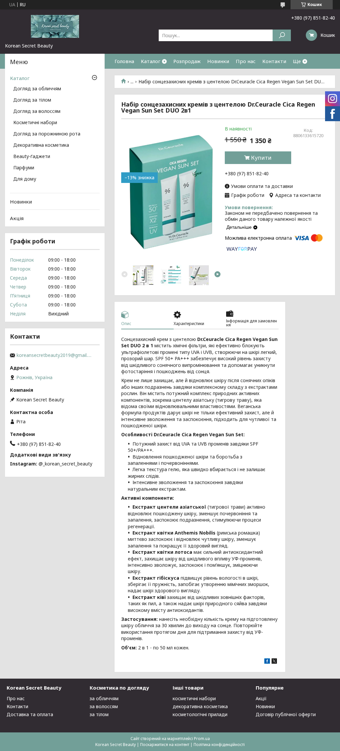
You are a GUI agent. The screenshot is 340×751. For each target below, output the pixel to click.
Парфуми (23, 168)
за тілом (99, 714)
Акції (261, 698)
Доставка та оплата (30, 714)
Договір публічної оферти (286, 714)
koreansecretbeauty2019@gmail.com (55, 355)
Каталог (150, 61)
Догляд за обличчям (37, 89)
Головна (124, 61)
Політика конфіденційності (219, 744)
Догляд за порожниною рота (46, 134)
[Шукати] (282, 35)
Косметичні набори (35, 122)
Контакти (274, 61)
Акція (17, 218)
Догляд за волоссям (36, 111)
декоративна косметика (200, 706)
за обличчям (104, 698)
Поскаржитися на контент (164, 744)
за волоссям (104, 706)
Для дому (24, 179)
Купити (261, 157)
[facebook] (267, 662)
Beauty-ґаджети (31, 156)
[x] (274, 662)
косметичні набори (194, 698)
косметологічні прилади (200, 714)
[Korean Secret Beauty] (55, 26)
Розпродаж (187, 61)
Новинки (218, 61)
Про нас (246, 61)
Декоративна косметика (41, 145)
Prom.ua (202, 738)
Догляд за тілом (32, 100)
